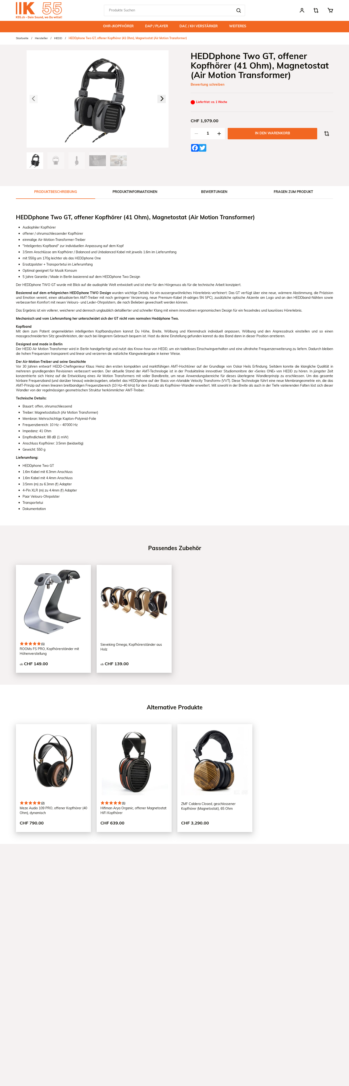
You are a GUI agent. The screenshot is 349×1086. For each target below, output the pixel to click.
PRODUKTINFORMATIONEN (135, 192)
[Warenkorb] (330, 10)
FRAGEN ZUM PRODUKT (293, 192)
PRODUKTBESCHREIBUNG (55, 192)
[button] (238, 10)
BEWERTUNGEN (214, 192)
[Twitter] (201, 147)
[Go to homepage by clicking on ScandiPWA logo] (39, 10)
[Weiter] (161, 99)
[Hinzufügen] (219, 133)
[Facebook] (193, 147)
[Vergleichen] (327, 133)
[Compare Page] (316, 12)
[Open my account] (302, 11)
